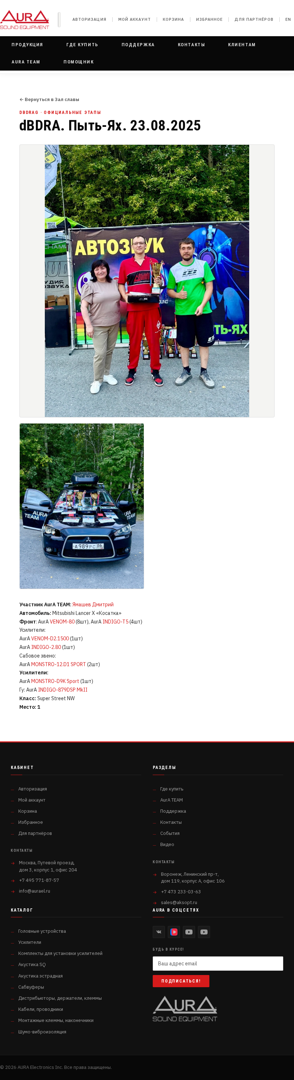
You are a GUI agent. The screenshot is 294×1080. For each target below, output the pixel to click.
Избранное (209, 19)
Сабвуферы (31, 987)
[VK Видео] (174, 932)
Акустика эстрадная (40, 976)
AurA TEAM (171, 800)
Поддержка (173, 811)
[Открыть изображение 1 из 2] (147, 281)
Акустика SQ (32, 964)
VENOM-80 (62, 621)
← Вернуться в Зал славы (49, 99)
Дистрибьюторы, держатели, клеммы (60, 998)
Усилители (29, 942)
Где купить (171, 789)
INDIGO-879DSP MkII (62, 690)
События (170, 833)
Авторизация (89, 19)
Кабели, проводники (40, 1009)
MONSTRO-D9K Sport (55, 681)
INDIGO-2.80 (46, 647)
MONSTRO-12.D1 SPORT (58, 664)
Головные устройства (42, 931)
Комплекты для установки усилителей (60, 953)
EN (288, 19)
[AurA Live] (204, 932)
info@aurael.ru (34, 891)
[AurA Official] (189, 932)
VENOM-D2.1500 (50, 638)
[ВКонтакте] (159, 932)
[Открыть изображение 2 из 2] (82, 506)
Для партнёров (253, 19)
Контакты (171, 822)
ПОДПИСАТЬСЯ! (181, 981)
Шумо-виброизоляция (42, 1032)
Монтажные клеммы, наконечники (56, 1020)
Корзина (173, 19)
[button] (27, 44)
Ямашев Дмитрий (93, 604)
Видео (167, 844)
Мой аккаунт (134, 19)
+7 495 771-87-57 (39, 880)
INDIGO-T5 (115, 621)
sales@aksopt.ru (179, 902)
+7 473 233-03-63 (181, 892)
